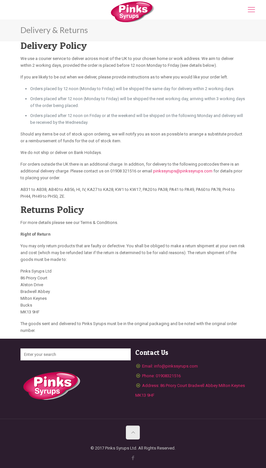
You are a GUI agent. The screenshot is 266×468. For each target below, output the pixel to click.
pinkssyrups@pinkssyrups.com (182, 171)
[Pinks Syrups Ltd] (133, 12)
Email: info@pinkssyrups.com (170, 366)
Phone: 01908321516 (161, 375)
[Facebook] (132, 458)
